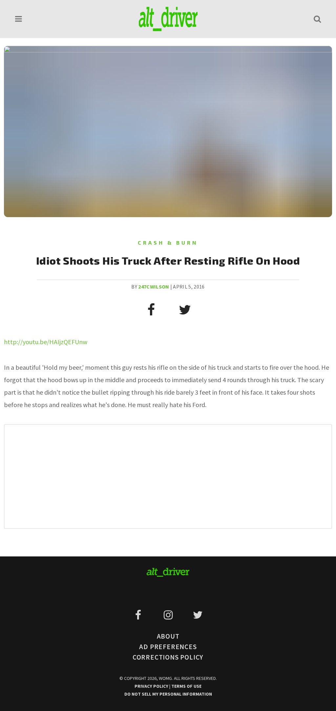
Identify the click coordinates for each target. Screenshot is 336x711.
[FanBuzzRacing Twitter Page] (198, 615)
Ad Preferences (168, 646)
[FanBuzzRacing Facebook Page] (139, 615)
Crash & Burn (168, 242)
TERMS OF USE (186, 686)
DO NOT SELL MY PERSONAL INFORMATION (168, 694)
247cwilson (153, 286)
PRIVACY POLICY (152, 686)
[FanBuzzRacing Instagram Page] (169, 615)
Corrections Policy (168, 657)
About (168, 636)
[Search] (317, 19)
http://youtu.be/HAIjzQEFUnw (45, 342)
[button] (18, 19)
